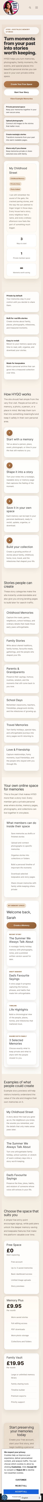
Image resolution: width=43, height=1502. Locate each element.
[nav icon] (36, 7)
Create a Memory (21, 925)
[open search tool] (30, 8)
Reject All (21, 1486)
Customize (21, 1480)
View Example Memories (21, 98)
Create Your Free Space (21, 84)
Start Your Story (21, 92)
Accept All (21, 1492)
